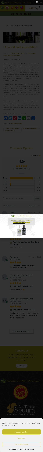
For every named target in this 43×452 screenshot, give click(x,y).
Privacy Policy (29, 449)
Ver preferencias (21, 444)
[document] (21, 226)
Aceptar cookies (21, 432)
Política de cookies (15, 449)
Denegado (21, 438)
